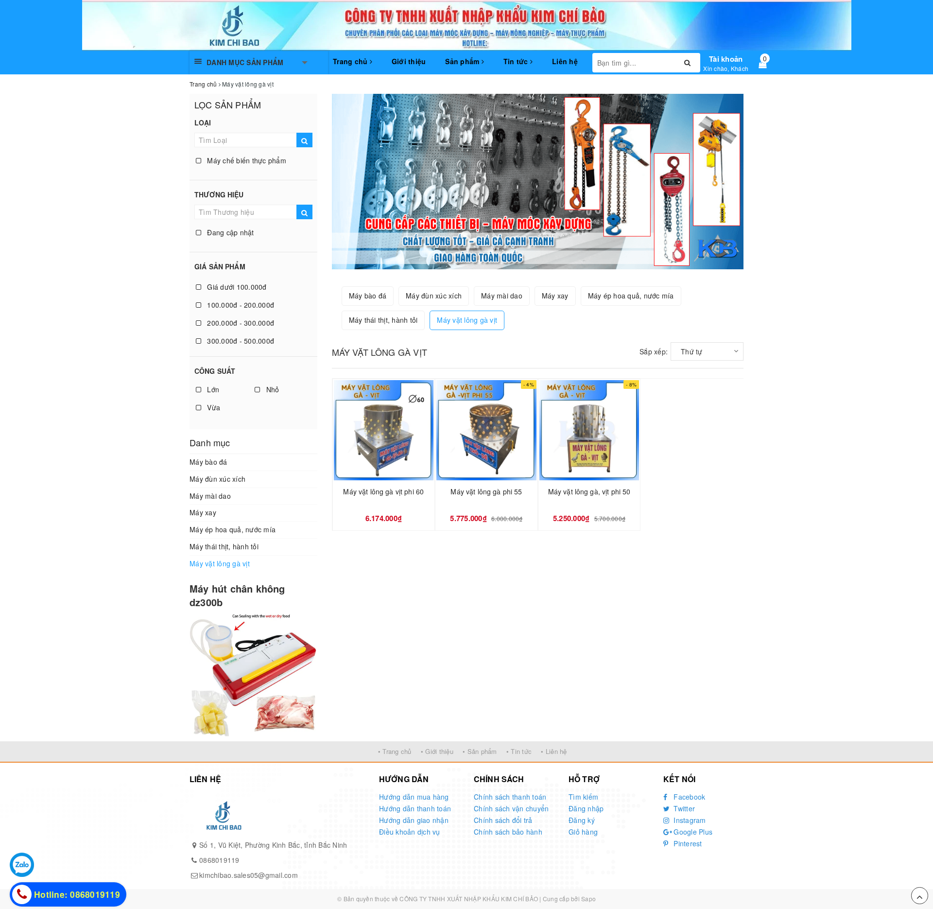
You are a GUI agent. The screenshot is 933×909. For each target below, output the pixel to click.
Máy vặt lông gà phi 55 (486, 491)
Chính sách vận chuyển (511, 808)
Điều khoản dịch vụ (409, 832)
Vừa (212, 407)
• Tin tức (519, 751)
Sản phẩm (463, 61)
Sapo (588, 898)
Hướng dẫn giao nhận (414, 820)
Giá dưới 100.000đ (236, 287)
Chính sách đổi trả (503, 820)
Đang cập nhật (229, 232)
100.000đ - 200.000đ (239, 305)
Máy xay (203, 512)
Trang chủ (351, 61)
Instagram (689, 820)
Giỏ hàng (583, 832)
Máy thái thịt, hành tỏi (224, 546)
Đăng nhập (586, 808)
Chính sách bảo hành (508, 832)
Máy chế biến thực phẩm (245, 160)
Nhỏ (271, 389)
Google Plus (692, 832)
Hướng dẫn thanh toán (415, 808)
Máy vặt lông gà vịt (220, 563)
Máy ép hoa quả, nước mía (233, 529)
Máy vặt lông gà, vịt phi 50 (589, 491)
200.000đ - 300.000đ (239, 323)
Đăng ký (582, 820)
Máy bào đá (208, 462)
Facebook (688, 797)
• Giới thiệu (437, 751)
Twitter (683, 808)
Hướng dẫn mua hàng (414, 797)
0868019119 (219, 860)
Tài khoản (726, 58)
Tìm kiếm (583, 797)
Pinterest (687, 843)
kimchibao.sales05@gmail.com (248, 875)
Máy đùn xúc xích (217, 479)
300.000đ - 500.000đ (239, 341)
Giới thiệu (409, 61)
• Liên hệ (554, 751)
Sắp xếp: (653, 351)
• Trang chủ (395, 751)
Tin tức (516, 61)
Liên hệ (565, 61)
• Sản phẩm (480, 751)
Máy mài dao (210, 496)
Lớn (212, 389)
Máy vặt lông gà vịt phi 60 (383, 491)
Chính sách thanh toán (510, 797)
